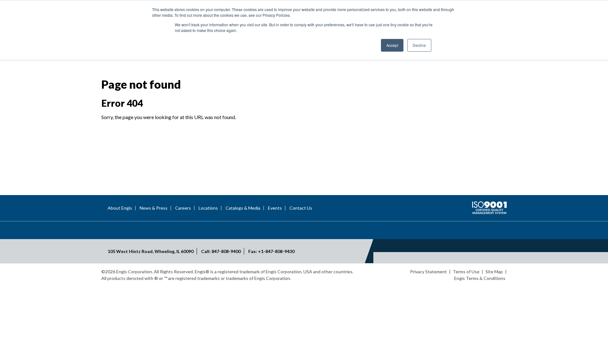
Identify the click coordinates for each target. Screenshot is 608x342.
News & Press (154, 208)
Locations (208, 208)
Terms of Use (466, 271)
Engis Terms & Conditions (479, 278)
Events (275, 208)
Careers (183, 208)
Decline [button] (419, 45)
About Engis (120, 208)
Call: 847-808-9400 (221, 251)
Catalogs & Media (242, 208)
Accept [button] (392, 45)
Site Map (494, 271)
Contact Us (300, 208)
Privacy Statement (428, 271)
